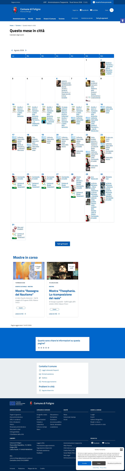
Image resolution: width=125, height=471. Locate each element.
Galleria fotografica (96, 419)
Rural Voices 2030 (76, 2)
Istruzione (75, 18)
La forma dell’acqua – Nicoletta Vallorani (94, 195)
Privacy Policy (103, 468)
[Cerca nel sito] (112, 10)
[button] (122, 20)
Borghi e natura (95, 422)
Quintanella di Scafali (80, 145)
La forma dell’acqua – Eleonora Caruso (109, 186)
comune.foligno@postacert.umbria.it (21, 458)
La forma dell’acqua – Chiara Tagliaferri (109, 193)
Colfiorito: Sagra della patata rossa (79, 120)
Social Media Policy (69, 453)
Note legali (67, 455)
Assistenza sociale (87, 18)
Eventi (93, 417)
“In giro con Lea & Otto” (109, 139)
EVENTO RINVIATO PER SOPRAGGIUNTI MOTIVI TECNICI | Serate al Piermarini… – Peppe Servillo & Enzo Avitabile (66, 89)
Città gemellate (14, 432)
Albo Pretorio (68, 445)
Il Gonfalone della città (17, 434)
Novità (30, 18)
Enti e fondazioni (15, 422)
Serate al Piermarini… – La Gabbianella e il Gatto (36, 121)
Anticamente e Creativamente (95, 96)
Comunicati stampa (70, 417)
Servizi (38, 18)
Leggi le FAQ (40, 443)
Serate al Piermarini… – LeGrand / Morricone (21, 147)
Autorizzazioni (41, 419)
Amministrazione (19, 18)
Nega (98, 463)
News (65, 414)
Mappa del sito (32, 468)
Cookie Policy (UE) (69, 450)
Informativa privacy (70, 448)
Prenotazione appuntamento (45, 445)
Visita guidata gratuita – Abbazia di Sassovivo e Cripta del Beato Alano (94, 143)
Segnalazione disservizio (44, 448)
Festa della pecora (65, 145)
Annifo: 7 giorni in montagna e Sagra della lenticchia (20, 111)
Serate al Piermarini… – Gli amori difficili (109, 65)
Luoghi (93, 414)
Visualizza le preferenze (114, 463)
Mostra (30, 286)
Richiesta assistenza (43, 450)
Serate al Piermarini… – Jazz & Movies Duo (95, 128)
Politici (12, 424)
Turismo (62, 18)
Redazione (21, 468)
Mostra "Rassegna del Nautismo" (26, 293)
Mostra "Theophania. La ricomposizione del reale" (62, 294)
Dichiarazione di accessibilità (72, 458)
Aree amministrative (16, 417)
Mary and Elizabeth (20, 228)
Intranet (12, 468)
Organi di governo (15, 414)
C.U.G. (86, 2)
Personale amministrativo (18, 427)
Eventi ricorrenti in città (98, 424)
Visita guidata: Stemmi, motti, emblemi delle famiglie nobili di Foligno (93, 207)
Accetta (84, 463)
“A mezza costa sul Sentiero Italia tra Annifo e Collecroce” (65, 111)
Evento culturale (21, 286)
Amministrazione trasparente (73, 443)
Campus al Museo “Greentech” (21, 185)
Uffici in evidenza (15, 419)
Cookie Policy (96, 468)
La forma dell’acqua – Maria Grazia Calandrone (94, 186)
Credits (42, 468)
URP (44, 2)
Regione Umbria (15, 2)
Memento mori (109, 178)
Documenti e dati (15, 429)
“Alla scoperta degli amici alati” (35, 140)
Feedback (39, 453)
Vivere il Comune (50, 18)
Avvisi (65, 419)
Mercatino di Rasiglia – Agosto (109, 71)
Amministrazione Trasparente (58, 2)
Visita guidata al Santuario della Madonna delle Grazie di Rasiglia (94, 87)
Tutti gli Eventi (62, 244)
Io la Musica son (94, 178)
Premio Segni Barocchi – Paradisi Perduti (79, 180)
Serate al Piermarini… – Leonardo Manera (50, 120)
